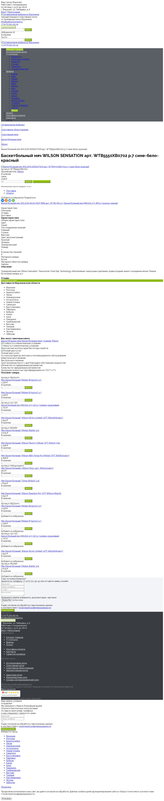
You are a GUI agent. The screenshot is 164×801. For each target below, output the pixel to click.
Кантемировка (13, 777)
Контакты (11, 118)
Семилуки (11, 753)
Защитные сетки (14, 675)
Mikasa (14, 81)
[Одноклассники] (6, 200)
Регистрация (14, 12)
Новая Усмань (13, 751)
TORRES (15, 103)
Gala (13, 76)
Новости (15, 61)
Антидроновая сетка (16, 52)
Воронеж (10, 736)
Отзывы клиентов (19, 69)
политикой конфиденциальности (35, 607)
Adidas (14, 74)
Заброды (10, 782)
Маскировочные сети (16, 677)
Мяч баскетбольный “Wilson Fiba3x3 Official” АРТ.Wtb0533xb (30, 443)
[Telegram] (9, 200)
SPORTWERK (18, 101)
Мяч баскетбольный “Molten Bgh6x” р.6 (20, 430)
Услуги (9, 113)
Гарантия (15, 66)
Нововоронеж (13, 746)
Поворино (11, 768)
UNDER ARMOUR (19, 105)
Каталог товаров (14, 49)
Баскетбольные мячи (11, 341)
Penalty (14, 91)
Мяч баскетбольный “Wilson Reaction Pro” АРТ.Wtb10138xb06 (31, 493)
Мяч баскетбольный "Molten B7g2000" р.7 (21, 392)
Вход (3, 12)
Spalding (15, 98)
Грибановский (13, 770)
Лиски (9, 743)
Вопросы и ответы (20, 59)
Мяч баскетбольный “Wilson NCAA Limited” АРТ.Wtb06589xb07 (32, 418)
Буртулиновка (13, 755)
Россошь (10, 738)
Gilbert (14, 79)
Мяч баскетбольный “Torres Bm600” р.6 (20, 481)
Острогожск (12, 748)
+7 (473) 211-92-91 (9, 24)
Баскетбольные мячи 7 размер (36, 341)
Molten (14, 86)
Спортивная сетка (15, 665)
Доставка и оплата (15, 115)
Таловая (10, 775)
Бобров (10, 760)
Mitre (13, 83)
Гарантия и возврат (16, 654)
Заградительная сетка (17, 670)
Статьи (14, 64)
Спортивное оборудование (19, 668)
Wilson (20, 171)
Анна (8, 765)
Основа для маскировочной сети (22, 680)
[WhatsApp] (13, 200)
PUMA (14, 93)
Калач (9, 763)
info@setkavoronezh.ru (12, 618)
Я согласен (6, 799)
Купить (28, 387)
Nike (13, 88)
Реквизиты (16, 57)
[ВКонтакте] (2, 200)
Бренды (10, 71)
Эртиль (9, 780)
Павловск (11, 758)
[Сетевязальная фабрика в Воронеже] (20, 14)
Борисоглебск (13, 741)
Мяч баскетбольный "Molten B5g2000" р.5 (21, 380)
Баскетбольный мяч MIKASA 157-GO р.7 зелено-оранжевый (30, 405)
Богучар (10, 773)
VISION (14, 108)
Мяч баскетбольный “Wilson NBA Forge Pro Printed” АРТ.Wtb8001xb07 (35, 455)
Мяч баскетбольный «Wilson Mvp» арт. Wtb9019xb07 (27, 468)
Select (14, 96)
